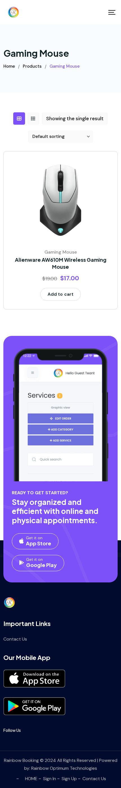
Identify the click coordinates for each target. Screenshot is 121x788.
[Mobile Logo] (13, 12)
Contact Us (15, 639)
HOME (31, 779)
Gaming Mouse (60, 252)
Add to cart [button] (61, 294)
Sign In (49, 779)
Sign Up (69, 779)
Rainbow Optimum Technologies (64, 768)
